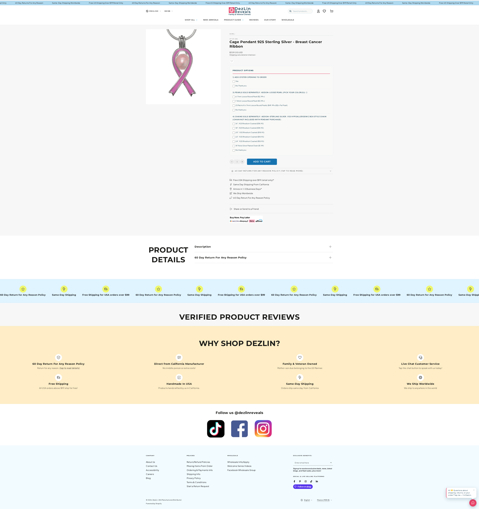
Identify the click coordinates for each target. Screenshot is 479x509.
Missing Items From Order (200, 466)
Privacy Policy (194, 478)
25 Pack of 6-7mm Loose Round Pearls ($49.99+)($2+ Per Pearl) (262, 105)
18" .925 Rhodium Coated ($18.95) (250, 128)
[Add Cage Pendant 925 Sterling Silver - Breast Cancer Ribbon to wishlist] (232, 61)
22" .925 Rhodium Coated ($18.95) (250, 137)
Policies (191, 455)
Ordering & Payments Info (200, 470)
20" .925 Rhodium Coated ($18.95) (250, 132)
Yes (237, 81)
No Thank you (241, 86)
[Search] (290, 11)
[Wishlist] (324, 11)
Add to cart (262, 161)
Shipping (233, 55)
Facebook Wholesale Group (241, 470)
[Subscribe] (331, 462)
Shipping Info (193, 474)
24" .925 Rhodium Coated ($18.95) (250, 141)
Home (232, 34)
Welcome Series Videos (239, 466)
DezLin (155, 500)
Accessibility (152, 470)
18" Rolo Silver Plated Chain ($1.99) (250, 146)
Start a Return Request (198, 486)
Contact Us (151, 466)
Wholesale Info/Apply (238, 462)
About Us (150, 462)
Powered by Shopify (154, 504)
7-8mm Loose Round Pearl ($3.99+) (250, 101)
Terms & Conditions (196, 482)
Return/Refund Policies (198, 462)
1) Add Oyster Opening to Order (250, 77)
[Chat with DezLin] (473, 503)
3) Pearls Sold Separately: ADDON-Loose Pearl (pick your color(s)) (269, 92)
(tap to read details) (70, 368)
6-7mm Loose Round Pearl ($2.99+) (250, 97)
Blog (148, 478)
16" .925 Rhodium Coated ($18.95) (250, 124)
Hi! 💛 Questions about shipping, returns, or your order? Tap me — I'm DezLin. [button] (460, 492)
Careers (150, 474)
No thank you (241, 110)
